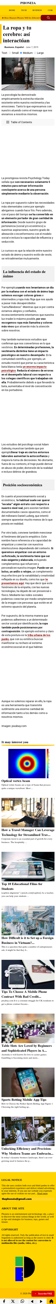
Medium (28, 52)
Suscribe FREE (45, 1293)
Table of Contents (21, 122)
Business (9, 47)
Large (40, 52)
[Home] (51, 1302)
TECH (24, 10)
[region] (28, 150)
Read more (42, 1193)
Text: (4, 52)
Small (15, 52)
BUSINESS (37, 10)
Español (19, 47)
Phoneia (28, 2)
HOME (12, 10)
